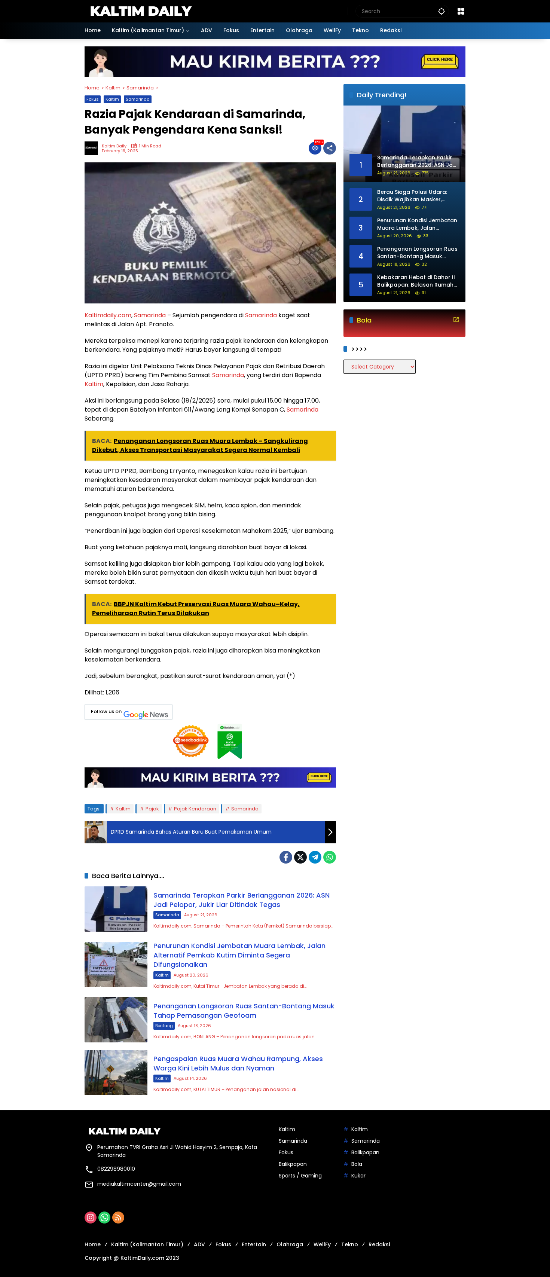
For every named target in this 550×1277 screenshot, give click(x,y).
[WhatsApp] (329, 857)
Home (93, 1244)
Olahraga (289, 1244)
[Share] (329, 148)
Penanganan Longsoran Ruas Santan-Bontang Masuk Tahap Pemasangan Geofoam (243, 1010)
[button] (441, 11)
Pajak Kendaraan (195, 808)
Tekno (349, 1244)
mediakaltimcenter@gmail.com (139, 1184)
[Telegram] (315, 857)
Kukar (358, 1175)
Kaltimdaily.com (108, 315)
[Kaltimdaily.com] (141, 11)
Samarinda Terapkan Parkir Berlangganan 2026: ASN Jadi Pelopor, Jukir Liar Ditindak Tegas (241, 899)
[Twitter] (300, 857)
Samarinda (138, 99)
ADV (199, 1244)
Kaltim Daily (114, 146)
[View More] (456, 319)
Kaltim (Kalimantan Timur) (147, 1244)
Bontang (164, 1026)
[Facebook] (285, 857)
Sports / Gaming (300, 1175)
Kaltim (112, 99)
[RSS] (118, 1217)
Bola (356, 1164)
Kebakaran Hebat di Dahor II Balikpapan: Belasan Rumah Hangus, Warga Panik (416, 281)
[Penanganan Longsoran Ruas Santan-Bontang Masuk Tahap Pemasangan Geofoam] (116, 1019)
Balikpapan (293, 1164)
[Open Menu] (460, 11)
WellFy (322, 1244)
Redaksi (379, 1244)
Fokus (92, 99)
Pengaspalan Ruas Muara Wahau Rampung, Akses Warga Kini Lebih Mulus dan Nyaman (238, 1063)
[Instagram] (91, 1217)
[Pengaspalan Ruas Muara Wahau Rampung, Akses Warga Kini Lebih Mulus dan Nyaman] (116, 1072)
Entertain (254, 1244)
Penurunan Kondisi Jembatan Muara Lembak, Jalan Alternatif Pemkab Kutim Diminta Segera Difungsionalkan (239, 955)
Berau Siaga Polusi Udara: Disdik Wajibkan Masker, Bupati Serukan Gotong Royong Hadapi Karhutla (412, 196)
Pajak (152, 808)
